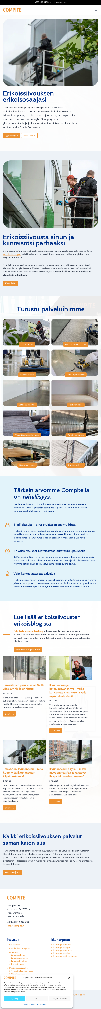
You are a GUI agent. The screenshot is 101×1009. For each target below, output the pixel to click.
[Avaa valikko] (95, 10)
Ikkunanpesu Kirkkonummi (65, 956)
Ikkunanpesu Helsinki (62, 944)
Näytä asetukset (59, 998)
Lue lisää (10, 715)
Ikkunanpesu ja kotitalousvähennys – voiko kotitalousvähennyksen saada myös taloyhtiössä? (67, 691)
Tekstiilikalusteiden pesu (22, 971)
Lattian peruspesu (19, 958)
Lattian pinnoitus (19, 961)
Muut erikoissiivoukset (19, 968)
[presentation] (24, 668)
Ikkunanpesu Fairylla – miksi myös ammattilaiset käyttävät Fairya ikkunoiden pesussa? (67, 772)
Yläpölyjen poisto (19, 974)
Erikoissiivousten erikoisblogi (28, 631)
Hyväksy (14, 998)
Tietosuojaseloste (42, 1004)
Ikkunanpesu (15, 944)
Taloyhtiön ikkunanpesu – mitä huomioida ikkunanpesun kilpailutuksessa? (23, 772)
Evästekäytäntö (29, 1004)
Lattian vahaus (18, 955)
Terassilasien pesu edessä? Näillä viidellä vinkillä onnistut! (23, 687)
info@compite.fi (15, 925)
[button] (69, 978)
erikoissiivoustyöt (12, 254)
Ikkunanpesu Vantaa (62, 950)
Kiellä (37, 998)
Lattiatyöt (13, 952)
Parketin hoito (17, 964)
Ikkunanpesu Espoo (62, 947)
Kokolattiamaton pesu (19, 948)
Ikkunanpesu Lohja (61, 953)
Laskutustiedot (77, 995)
